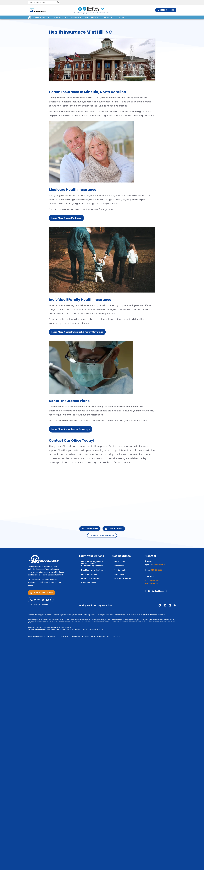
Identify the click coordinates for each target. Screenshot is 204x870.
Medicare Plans (40, 17)
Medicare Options (89, 574)
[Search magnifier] (58, 2)
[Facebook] (160, 605)
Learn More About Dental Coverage (70, 429)
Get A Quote (119, 561)
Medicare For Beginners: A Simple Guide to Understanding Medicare (92, 563)
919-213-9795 (156, 570)
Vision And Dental (88, 583)
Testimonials (120, 570)
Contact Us (120, 17)
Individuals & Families (90, 578)
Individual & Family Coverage (66, 17)
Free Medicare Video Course (93, 570)
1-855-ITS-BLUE (158, 564)
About (107, 17)
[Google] (170, 605)
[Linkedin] (165, 605)
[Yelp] (175, 605)
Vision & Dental (91, 17)
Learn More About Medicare (66, 218)
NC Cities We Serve (122, 578)
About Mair (119, 574)
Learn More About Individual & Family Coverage (77, 331)
